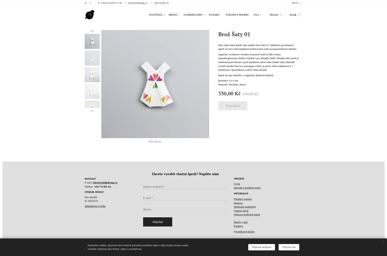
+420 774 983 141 (161, 3)
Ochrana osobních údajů (247, 214)
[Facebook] (86, 3)
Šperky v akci (241, 222)
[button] (276, 14)
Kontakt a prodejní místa (247, 187)
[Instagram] (90, 3)
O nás (237, 183)
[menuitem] (157, 14)
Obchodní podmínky (245, 206)
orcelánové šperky (245, 231)
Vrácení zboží (241, 210)
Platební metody (243, 199)
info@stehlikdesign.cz (138, 3)
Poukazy (239, 226)
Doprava (238, 203)
